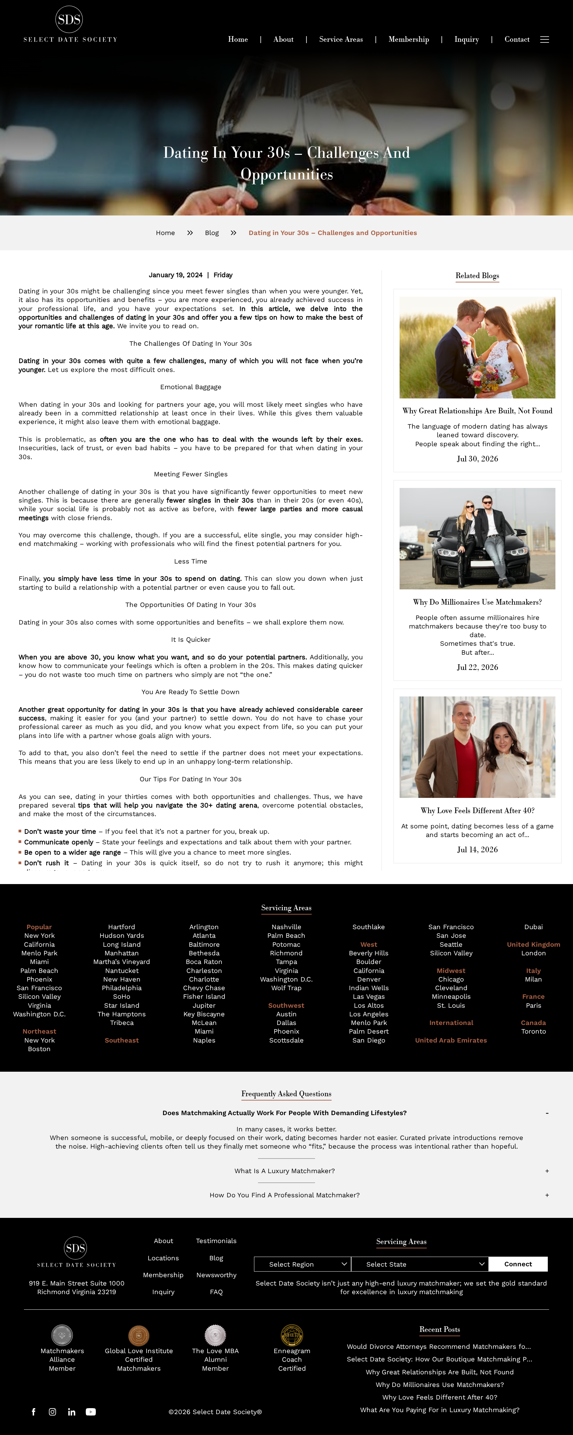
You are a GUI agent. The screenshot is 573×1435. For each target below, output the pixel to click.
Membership (163, 1275)
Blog (212, 233)
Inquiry (163, 1292)
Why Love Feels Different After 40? (439, 1397)
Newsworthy (216, 1275)
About (163, 1241)
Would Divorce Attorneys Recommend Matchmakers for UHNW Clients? (440, 1346)
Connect (518, 1264)
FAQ (216, 1292)
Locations (163, 1258)
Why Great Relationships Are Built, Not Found (440, 1372)
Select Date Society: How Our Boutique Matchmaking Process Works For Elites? (440, 1359)
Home (165, 233)
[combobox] (302, 1264)
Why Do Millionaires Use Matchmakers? (440, 1385)
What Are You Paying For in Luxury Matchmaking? (440, 1410)
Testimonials (216, 1241)
